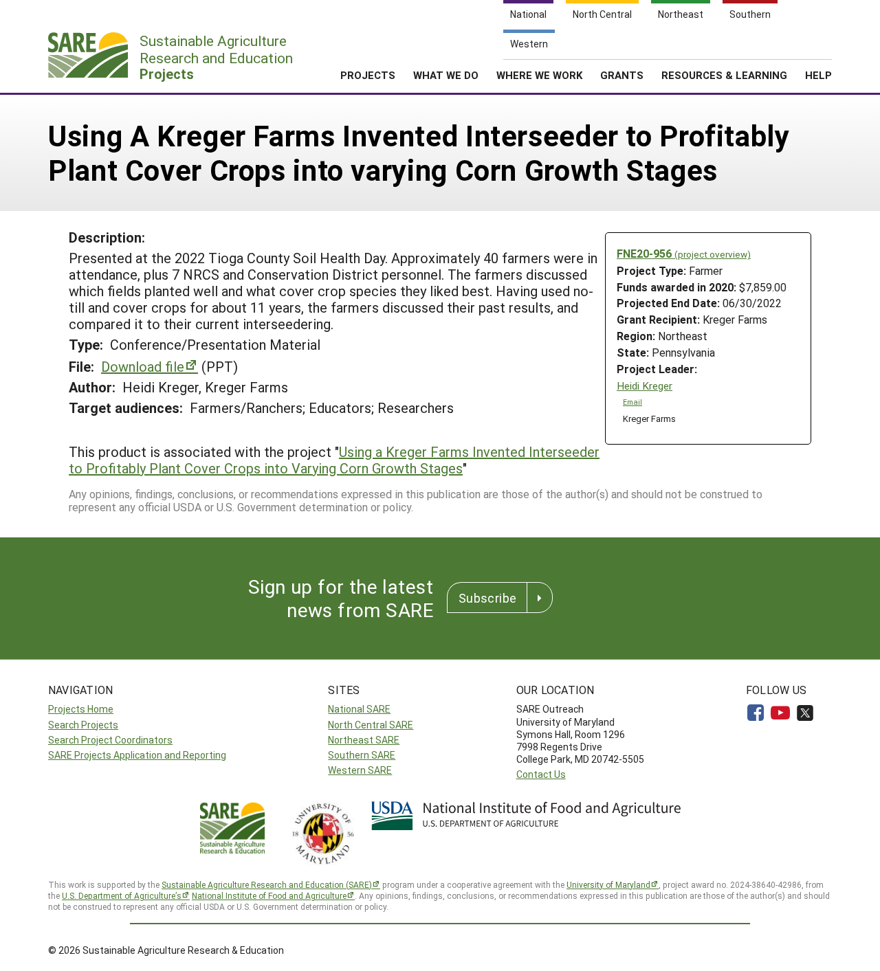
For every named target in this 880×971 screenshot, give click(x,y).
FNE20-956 (684, 253)
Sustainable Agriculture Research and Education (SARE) (267, 884)
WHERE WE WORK (539, 75)
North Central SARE (370, 724)
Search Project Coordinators (110, 739)
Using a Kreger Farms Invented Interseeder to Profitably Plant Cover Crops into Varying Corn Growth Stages (334, 460)
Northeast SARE (363, 739)
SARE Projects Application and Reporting (137, 754)
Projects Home (80, 708)
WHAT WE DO (445, 75)
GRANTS (622, 75)
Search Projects (83, 724)
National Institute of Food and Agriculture (269, 895)
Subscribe (487, 598)
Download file (142, 366)
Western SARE (360, 770)
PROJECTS (367, 75)
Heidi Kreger (644, 386)
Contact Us (541, 774)
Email (632, 402)
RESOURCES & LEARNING (724, 75)
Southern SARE (361, 754)
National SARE (359, 708)
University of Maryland (608, 884)
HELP (818, 75)
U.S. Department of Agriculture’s (122, 895)
